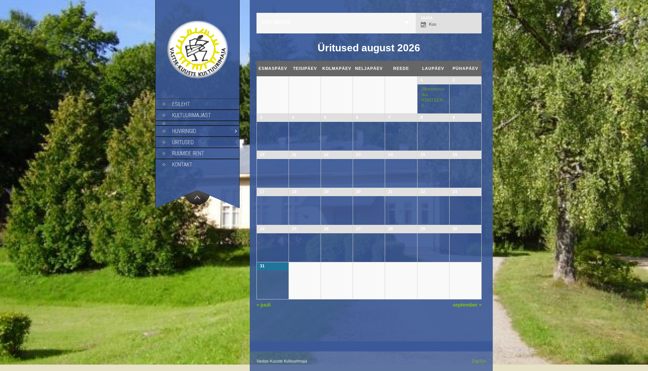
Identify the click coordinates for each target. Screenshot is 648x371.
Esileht (181, 104)
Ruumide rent (188, 153)
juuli (263, 305)
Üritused (183, 142)
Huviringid (184, 131)
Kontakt (182, 164)
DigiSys (479, 361)
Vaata (427, 18)
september (467, 305)
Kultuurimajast (191, 115)
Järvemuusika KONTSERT (433, 97)
